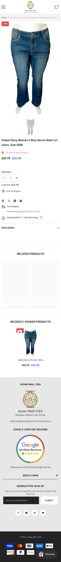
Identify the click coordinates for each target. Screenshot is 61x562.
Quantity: (6, 172)
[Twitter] (9, 200)
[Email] (20, 200)
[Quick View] (19, 332)
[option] (30, 68)
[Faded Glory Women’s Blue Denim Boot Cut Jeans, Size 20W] (30, 342)
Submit (49, 500)
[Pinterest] (14, 200)
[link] (16, 301)
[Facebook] (3, 200)
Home (4, 17)
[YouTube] (43, 513)
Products (14, 17)
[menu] (3, 7)
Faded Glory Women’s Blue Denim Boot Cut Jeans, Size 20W (30, 360)
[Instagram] (26, 513)
